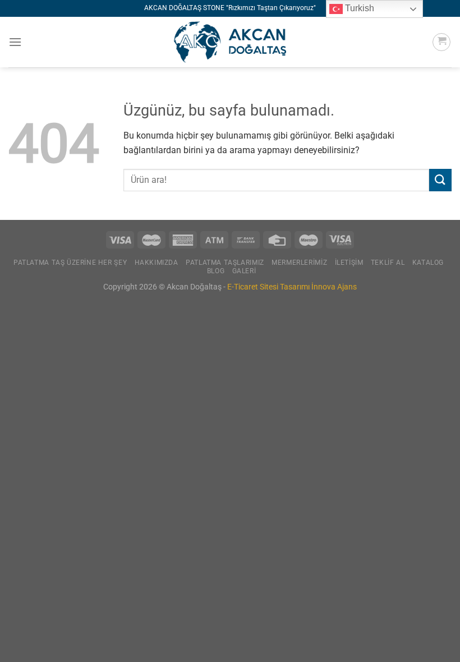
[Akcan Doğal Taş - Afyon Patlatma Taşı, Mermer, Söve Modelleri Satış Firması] (230, 42)
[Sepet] (441, 42)
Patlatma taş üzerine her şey (70, 262)
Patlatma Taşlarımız (225, 262)
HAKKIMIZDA (156, 262)
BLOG (215, 271)
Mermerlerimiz (299, 262)
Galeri (244, 271)
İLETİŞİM (349, 262)
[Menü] (15, 42)
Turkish (358, 8)
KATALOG (428, 262)
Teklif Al (388, 262)
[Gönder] (440, 180)
